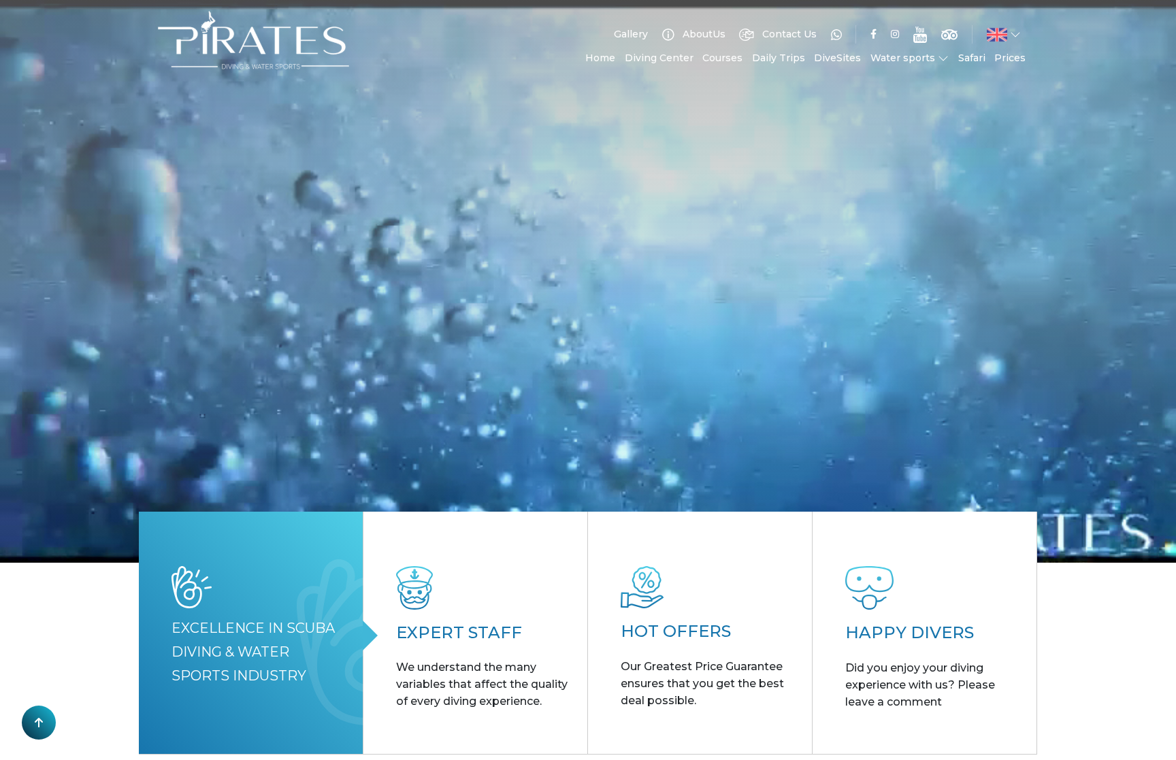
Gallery (631, 34)
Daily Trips (778, 58)
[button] (1004, 34)
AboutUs (702, 34)
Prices (1010, 58)
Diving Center (659, 58)
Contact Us (788, 34)
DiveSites (837, 58)
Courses (722, 58)
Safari (971, 58)
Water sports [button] (904, 58)
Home (600, 58)
